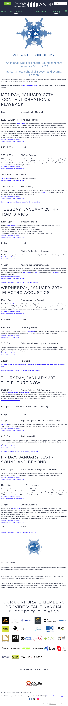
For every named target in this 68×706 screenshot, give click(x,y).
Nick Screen (14, 304)
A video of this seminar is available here (12, 141)
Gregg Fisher (16, 508)
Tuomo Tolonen (10, 225)
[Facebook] (30, 699)
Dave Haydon (25, 392)
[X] (34, 699)
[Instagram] (38, 699)
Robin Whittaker (13, 392)
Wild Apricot (52, 704)
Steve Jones (31, 331)
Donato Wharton (6, 178)
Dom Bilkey (4, 424)
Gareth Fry (43, 192)
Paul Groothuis (26, 272)
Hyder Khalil (56, 272)
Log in (7, 3)
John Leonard (21, 123)
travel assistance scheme (29, 85)
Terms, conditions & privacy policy (56, 696)
